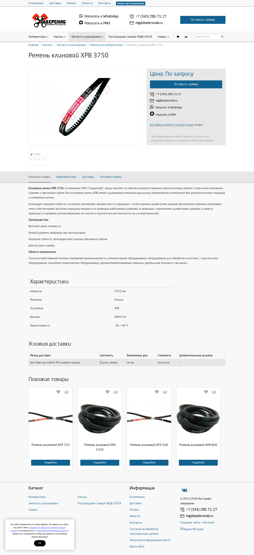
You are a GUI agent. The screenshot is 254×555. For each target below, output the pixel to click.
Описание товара (39, 176)
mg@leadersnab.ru (149, 23)
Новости (87, 3)
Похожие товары (111, 176)
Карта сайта (137, 546)
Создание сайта (190, 522)
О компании (36, 3)
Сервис (162, 36)
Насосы (58, 36)
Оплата (71, 3)
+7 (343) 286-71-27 (151, 16)
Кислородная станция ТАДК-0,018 (130, 36)
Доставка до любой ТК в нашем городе (172, 125)
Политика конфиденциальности (150, 540)
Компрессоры (37, 36)
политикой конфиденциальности (52, 530)
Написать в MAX (97, 23)
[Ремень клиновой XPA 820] (198, 418)
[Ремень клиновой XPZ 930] (149, 418)
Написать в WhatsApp (101, 16)
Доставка (55, 3)
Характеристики (66, 176)
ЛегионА (208, 522)
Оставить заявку (203, 19)
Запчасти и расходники (86, 36)
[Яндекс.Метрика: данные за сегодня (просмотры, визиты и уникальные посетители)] (192, 529)
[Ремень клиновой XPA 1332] (100, 418)
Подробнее (50, 462)
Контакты (104, 3)
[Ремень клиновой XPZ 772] (51, 418)
